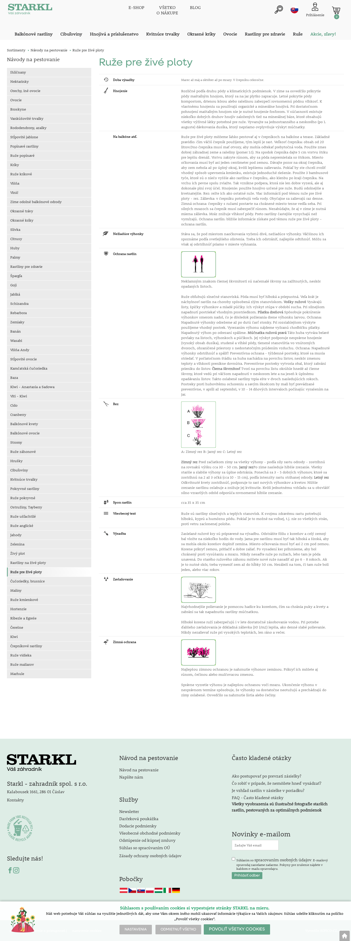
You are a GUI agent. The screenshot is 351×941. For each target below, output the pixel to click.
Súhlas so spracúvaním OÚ (144, 847)
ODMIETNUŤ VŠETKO (178, 929)
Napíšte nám (131, 777)
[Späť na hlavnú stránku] (344, 936)
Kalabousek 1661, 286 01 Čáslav (35, 791)
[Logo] (30, 10)
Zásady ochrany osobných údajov (150, 855)
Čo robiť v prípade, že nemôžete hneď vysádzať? (276, 783)
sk (294, 9)
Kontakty (15, 799)
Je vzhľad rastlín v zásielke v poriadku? (268, 790)
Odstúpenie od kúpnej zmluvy (147, 840)
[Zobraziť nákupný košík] (336, 10)
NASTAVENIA (136, 929)
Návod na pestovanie (139, 769)
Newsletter (129, 811)
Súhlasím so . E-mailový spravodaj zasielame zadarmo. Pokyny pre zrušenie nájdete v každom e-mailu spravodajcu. (282, 864)
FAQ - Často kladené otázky (257, 797)
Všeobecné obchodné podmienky (149, 833)
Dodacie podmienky (137, 825)
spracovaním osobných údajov (282, 859)
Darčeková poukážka (139, 818)
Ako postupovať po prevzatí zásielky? (266, 776)
